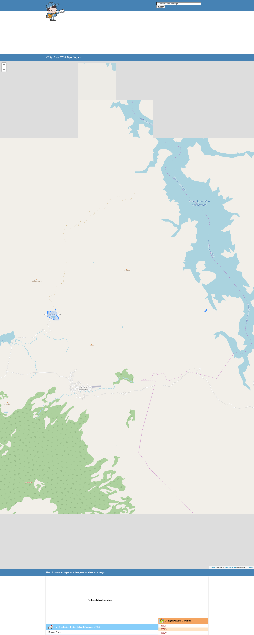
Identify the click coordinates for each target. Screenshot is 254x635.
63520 (164, 632)
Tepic (69, 57)
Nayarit (77, 57)
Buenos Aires (54, 632)
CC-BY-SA (249, 567)
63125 (164, 625)
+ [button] (4, 65)
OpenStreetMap (230, 567)
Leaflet (212, 567)
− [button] (4, 69)
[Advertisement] (119, 32)
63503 (164, 629)
